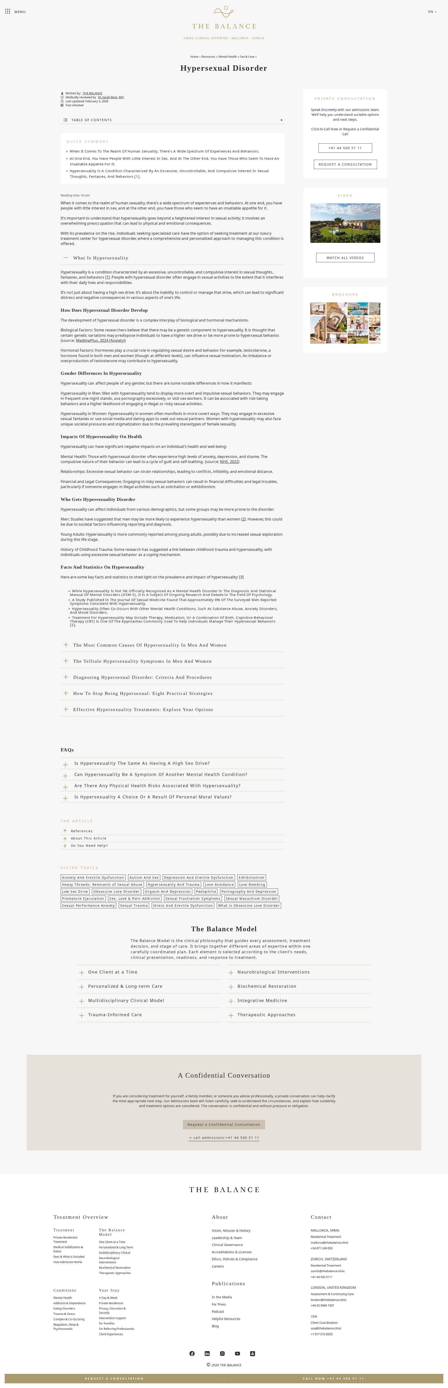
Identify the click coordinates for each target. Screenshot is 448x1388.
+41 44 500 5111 (321, 1277)
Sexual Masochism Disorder (252, 898)
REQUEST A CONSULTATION (345, 164)
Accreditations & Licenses (232, 1252)
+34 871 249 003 (321, 1248)
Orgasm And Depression (168, 891)
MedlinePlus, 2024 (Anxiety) (100, 340)
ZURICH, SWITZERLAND (329, 1259)
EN (431, 11)
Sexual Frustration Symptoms (193, 898)
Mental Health (227, 57)
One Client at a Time (112, 1242)
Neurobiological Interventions (109, 1260)
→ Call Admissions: (224, 1137)
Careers (218, 1266)
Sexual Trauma (134, 905)
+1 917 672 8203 (321, 1334)
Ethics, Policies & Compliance (234, 1259)
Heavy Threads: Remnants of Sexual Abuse (102, 884)
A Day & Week (108, 1298)
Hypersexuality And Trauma (174, 884)
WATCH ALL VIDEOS (345, 257)
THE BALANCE (92, 93)
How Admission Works (67, 1262)
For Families (107, 1323)
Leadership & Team (227, 1238)
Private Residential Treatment (65, 1240)
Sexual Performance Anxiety (88, 905)
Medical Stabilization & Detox (68, 1249)
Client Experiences (111, 1334)
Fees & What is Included (68, 1257)
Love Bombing (252, 884)
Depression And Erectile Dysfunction (199, 877)
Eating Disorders (64, 1308)
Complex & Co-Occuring (68, 1319)
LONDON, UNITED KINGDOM (333, 1287)
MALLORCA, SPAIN (325, 1230)
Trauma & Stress (64, 1314)
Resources (208, 57)
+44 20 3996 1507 (322, 1305)
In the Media (222, 1297)
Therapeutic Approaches (115, 1273)
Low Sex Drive (75, 891)
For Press (219, 1304)
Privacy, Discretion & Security (112, 1311)
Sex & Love (247, 57)
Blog (215, 1326)
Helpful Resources (226, 1319)
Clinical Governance (227, 1245)
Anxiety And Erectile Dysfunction (93, 877)
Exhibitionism (252, 877)
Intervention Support (112, 1318)
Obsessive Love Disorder (116, 891)
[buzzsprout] (253, 1353)
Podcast (218, 1311)
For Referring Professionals (116, 1329)
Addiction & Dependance (69, 1303)
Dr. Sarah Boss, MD (111, 97)
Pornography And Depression (249, 891)
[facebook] (192, 1353)
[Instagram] (222, 1353)
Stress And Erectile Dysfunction (183, 905)
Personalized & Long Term (116, 1247)
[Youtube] (237, 1353)
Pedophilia (206, 891)
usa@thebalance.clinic (326, 1328)
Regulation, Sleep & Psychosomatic (66, 1327)
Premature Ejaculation (83, 898)
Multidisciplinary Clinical (114, 1253)
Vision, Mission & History (231, 1230)
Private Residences (111, 1303)
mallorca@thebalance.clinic (329, 1242)
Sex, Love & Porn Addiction (134, 898)
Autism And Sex (144, 877)
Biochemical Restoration (114, 1268)
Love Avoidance (219, 884)
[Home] (224, 15)
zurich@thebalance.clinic (328, 1271)
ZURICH (258, 38)
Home (194, 57)
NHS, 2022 (229, 461)
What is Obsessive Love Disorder (249, 905)
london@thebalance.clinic (328, 1300)
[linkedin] (207, 1353)
